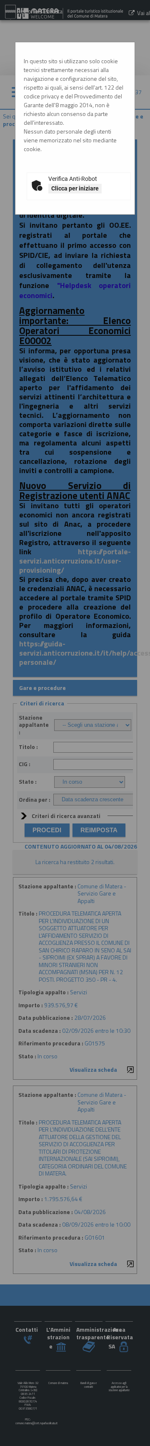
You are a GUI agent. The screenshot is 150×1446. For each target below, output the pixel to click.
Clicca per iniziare (75, 188)
